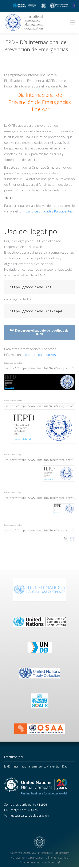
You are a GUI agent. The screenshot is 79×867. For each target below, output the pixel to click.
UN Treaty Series (21, 810)
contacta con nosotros (39, 354)
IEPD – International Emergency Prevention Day (35, 766)
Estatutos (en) (13, 757)
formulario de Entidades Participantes (46, 211)
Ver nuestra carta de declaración (26, 815)
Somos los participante (25, 804)
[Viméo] (58, 862)
